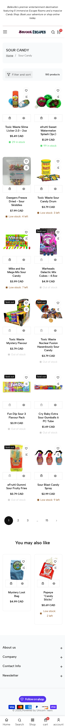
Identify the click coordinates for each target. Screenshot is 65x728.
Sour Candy (25, 55)
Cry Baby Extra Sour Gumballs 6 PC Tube (48, 417)
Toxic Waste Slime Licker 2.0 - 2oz (16, 128)
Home (9, 55)
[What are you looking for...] (53, 32)
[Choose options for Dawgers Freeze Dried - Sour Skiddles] (10, 188)
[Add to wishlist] (26, 90)
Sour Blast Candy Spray (48, 486)
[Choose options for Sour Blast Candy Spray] (41, 475)
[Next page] (56, 520)
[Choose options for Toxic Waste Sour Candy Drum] (41, 188)
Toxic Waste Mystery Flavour (16, 341)
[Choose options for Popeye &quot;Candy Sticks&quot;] (42, 583)
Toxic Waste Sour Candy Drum (48, 199)
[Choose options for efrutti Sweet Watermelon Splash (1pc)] (41, 118)
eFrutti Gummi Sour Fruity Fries (16, 486)
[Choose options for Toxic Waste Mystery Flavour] (10, 330)
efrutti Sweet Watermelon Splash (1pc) (48, 130)
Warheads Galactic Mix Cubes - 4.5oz (48, 272)
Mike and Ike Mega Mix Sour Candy (16, 272)
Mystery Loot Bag (16, 594)
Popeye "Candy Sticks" (48, 596)
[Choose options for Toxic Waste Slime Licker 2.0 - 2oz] (10, 118)
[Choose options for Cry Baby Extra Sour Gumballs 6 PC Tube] (41, 404)
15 (47, 520)
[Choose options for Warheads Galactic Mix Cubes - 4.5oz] (41, 259)
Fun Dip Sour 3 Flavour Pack (16, 415)
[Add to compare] (26, 97)
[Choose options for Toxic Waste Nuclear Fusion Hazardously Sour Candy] (41, 330)
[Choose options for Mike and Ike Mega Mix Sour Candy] (10, 259)
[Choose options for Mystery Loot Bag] (11, 583)
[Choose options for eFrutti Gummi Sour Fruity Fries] (10, 475)
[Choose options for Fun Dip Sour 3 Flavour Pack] (10, 404)
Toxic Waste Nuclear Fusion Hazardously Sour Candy (48, 345)
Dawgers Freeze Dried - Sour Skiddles (16, 201)
